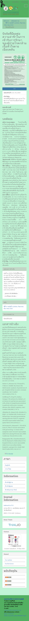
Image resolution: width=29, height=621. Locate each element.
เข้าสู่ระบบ (24, 2)
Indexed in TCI (8, 505)
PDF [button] (14, 89)
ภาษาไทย (8, 469)
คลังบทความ (15, 21)
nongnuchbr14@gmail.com (12, 610)
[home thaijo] (14, 525)
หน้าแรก (6, 21)
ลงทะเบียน (15, 2)
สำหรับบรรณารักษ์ (11, 490)
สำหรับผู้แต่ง (9, 486)
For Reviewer (9, 564)
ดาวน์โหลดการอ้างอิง (10, 296)
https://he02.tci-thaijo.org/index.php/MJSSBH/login (15, 614)
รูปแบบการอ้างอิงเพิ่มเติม (11, 293)
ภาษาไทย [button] (5, 2)
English (7, 465)
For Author (8, 560)
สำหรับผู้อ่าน (9, 482)
